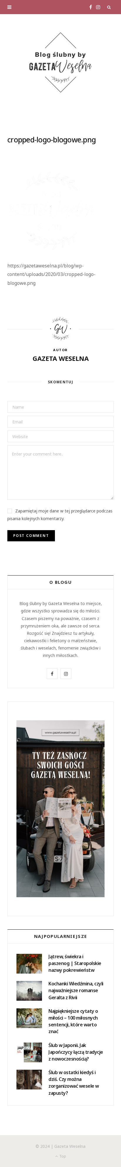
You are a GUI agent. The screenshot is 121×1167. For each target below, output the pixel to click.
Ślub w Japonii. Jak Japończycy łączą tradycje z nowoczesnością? (75, 1052)
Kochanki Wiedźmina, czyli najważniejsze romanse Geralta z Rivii (75, 990)
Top (62, 1156)
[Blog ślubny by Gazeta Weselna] (60, 62)
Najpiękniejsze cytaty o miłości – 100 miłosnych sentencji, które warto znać (73, 1021)
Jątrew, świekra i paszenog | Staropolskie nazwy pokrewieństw (74, 963)
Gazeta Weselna (61, 358)
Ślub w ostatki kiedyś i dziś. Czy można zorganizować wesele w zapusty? (73, 1082)
